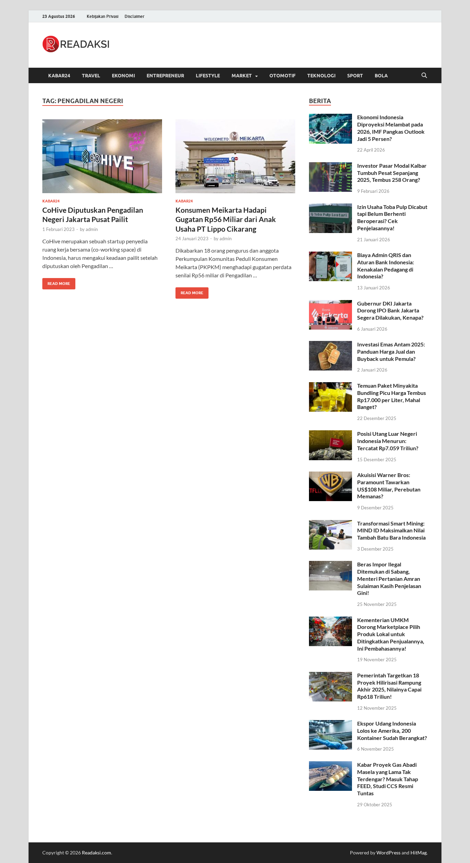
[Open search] (424, 76)
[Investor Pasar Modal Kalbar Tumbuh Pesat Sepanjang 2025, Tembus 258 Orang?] (330, 166)
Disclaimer (135, 16)
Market (242, 75)
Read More (56, 282)
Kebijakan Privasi (102, 16)
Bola (381, 75)
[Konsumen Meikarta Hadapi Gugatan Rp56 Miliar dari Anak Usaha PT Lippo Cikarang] (235, 156)
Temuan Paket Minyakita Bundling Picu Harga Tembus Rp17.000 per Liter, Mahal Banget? (391, 396)
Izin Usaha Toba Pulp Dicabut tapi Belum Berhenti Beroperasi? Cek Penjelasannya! (392, 217)
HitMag (418, 852)
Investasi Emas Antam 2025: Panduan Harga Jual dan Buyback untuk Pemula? (391, 351)
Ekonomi (123, 75)
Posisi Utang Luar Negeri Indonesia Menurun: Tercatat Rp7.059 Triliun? (387, 440)
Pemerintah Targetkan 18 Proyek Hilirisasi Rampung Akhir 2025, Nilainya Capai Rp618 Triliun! (389, 686)
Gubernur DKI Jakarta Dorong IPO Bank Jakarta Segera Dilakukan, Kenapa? (390, 310)
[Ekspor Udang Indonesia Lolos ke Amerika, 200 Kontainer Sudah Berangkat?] (330, 724)
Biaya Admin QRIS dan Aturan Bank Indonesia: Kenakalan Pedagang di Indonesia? (385, 265)
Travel (91, 75)
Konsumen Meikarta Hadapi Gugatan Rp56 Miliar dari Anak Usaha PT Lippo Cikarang (225, 219)
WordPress (388, 852)
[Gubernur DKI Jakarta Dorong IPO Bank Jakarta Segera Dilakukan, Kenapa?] (330, 304)
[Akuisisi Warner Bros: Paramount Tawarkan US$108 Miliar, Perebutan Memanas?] (330, 475)
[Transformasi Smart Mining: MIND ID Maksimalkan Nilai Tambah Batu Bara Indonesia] (330, 524)
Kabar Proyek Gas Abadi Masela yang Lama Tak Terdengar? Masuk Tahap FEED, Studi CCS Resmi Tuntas (387, 778)
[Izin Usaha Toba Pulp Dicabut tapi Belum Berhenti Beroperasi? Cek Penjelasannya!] (330, 207)
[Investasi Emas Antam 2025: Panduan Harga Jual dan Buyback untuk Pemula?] (330, 345)
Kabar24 (59, 75)
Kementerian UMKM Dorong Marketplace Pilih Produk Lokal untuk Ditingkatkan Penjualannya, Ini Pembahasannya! (390, 634)
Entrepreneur (165, 75)
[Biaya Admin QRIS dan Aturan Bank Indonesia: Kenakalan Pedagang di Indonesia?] (330, 255)
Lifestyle (208, 75)
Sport (355, 75)
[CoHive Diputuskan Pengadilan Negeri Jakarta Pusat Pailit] (102, 156)
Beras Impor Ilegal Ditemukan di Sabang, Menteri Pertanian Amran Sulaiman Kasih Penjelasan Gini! (389, 578)
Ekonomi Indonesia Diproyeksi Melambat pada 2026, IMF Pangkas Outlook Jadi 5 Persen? (391, 128)
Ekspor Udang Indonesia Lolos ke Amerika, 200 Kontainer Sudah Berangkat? (392, 730)
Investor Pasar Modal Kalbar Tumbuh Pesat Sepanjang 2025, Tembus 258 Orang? (392, 172)
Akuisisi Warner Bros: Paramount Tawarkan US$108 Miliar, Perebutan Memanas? (388, 485)
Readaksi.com (96, 852)
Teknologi (321, 75)
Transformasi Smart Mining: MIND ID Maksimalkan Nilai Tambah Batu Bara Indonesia (391, 530)
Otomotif (282, 75)
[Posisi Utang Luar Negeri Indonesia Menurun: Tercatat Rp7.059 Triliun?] (330, 434)
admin (92, 229)
